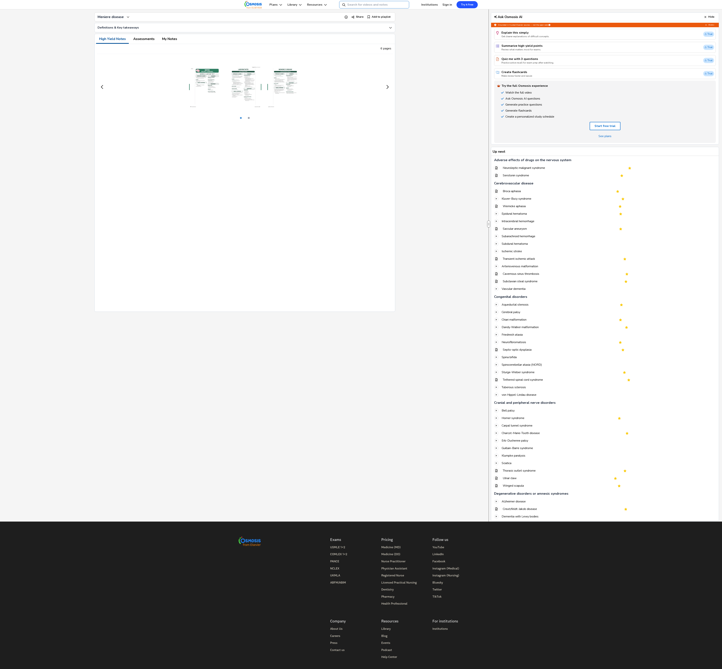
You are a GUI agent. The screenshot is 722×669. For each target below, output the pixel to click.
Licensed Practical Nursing (399, 582)
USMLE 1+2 (337, 547)
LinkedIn (438, 554)
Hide (711, 17)
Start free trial (605, 126)
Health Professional (394, 603)
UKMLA (335, 575)
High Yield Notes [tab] (112, 39)
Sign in (447, 5)
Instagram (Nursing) (445, 575)
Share (359, 17)
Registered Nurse (392, 575)
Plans (273, 5)
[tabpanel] (245, 178)
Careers (335, 636)
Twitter (437, 589)
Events (385, 643)
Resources (314, 5)
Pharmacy (387, 596)
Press (333, 643)
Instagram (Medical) (445, 568)
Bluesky (437, 582)
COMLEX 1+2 (338, 554)
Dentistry (387, 589)
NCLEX (334, 568)
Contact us (337, 650)
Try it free (467, 4)
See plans (604, 136)
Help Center (389, 657)
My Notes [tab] (169, 39)
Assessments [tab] (144, 39)
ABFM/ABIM (338, 582)
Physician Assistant (394, 568)
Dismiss (711, 25)
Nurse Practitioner (393, 561)
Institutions (429, 5)
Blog (384, 636)
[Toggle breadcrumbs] (128, 17)
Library (292, 5)
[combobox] (374, 4)
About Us (336, 628)
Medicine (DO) (390, 554)
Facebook (438, 561)
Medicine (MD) (391, 547)
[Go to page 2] (248, 118)
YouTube (438, 547)
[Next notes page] (387, 87)
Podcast (386, 650)
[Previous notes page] (102, 87)
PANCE (334, 561)
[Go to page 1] (240, 118)
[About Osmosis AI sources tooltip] (549, 24)
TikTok (436, 596)
